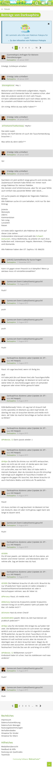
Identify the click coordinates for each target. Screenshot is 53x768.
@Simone (5, 612)
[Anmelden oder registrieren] (43, 3)
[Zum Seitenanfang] (49, 764)
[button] (49, 3)
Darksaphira (11, 60)
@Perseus (5, 596)
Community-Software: (26, 759)
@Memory (5, 602)
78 (36, 47)
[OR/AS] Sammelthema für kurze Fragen (24, 259)
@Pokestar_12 (7, 439)
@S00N (4, 553)
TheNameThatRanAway (14, 126)
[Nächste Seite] (40, 48)
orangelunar (9, 85)
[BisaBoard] (6, 3)
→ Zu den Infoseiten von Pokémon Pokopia (27, 40)
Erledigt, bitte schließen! (17, 76)
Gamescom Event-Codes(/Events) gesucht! (25, 281)
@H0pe (4, 461)
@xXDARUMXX (7, 618)
